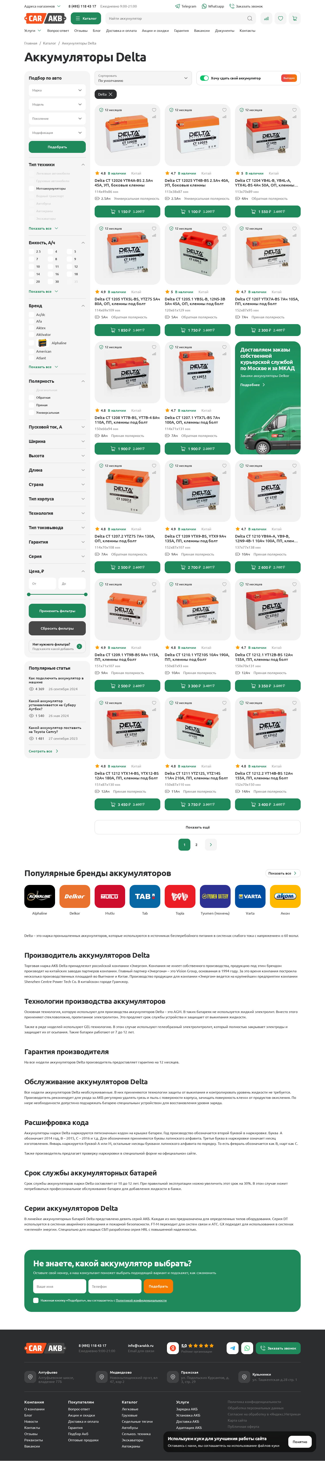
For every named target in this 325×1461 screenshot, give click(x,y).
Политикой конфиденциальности (141, 1300)
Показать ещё (198, 827)
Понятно (300, 1442)
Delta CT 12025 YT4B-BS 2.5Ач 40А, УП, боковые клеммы (197, 182)
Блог (97, 31)
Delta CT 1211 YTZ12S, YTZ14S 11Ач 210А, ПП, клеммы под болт (196, 775)
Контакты (247, 31)
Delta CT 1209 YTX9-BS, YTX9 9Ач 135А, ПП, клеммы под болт (195, 538)
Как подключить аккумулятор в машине (56, 680)
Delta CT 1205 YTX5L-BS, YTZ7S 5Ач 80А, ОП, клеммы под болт (127, 301)
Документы (224, 31)
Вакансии (202, 31)
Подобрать (57, 147)
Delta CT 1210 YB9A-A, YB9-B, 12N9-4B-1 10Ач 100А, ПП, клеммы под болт (267, 538)
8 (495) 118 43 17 (82, 6)
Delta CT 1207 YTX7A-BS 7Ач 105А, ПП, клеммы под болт (267, 301)
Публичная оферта (243, 1426)
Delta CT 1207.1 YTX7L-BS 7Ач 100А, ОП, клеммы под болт (192, 419)
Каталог (49, 43)
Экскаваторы (132, 1440)
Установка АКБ (188, 1415)
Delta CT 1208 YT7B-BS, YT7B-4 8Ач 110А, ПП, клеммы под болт (127, 419)
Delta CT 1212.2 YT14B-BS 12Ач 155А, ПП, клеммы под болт (264, 775)
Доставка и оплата (121, 31)
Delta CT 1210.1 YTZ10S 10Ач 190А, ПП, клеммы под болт (197, 656)
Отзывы (81, 31)
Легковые (130, 1409)
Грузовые (130, 1415)
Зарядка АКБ (187, 1409)
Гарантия (181, 31)
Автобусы (130, 1428)
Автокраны (131, 1446)
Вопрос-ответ (58, 31)
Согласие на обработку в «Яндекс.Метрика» (264, 1414)
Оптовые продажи (83, 1440)
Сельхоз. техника (136, 1434)
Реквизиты (33, 1440)
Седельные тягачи (137, 1421)
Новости (31, 1421)
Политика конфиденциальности (254, 1402)
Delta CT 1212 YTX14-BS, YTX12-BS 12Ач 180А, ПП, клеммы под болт (127, 775)
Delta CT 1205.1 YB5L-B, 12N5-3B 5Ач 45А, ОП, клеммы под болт (195, 301)
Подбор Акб (78, 1434)
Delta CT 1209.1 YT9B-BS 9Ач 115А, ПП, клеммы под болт (127, 656)
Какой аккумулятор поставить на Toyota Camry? (55, 730)
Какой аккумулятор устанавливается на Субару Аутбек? (52, 705)
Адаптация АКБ (189, 1428)
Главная (30, 43)
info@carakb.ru (140, 1346)
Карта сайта (237, 1420)
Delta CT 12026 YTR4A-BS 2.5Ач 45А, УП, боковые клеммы (124, 182)
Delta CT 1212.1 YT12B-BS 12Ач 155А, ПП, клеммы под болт (264, 656)
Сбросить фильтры (57, 628)
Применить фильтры (57, 611)
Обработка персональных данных (256, 1408)
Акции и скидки (155, 31)
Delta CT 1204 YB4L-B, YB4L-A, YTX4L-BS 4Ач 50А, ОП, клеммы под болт (264, 182)
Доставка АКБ (187, 1421)
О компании (34, 1409)
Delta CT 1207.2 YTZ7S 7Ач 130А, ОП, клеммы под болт (125, 538)
